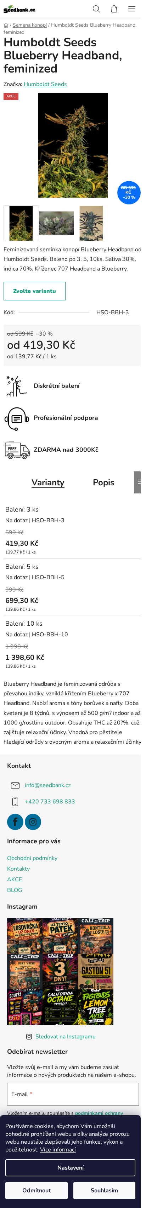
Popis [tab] (103, 482)
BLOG (14, 890)
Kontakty (18, 869)
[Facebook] (15, 822)
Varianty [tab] (48, 482)
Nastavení (70, 1168)
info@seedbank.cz (48, 785)
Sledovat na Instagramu (65, 1037)
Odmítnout (36, 1190)
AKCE (14, 879)
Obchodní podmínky (32, 858)
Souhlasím (104, 1190)
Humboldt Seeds (45, 84)
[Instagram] (33, 822)
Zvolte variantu (34, 291)
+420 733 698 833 (50, 802)
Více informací (58, 1150)
